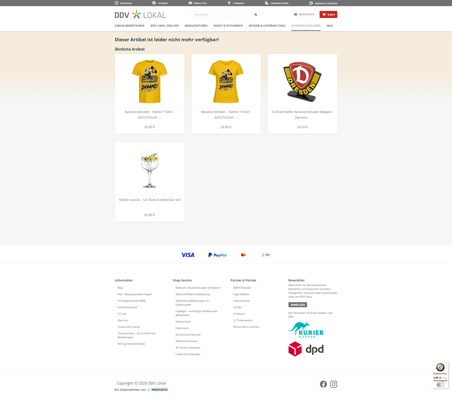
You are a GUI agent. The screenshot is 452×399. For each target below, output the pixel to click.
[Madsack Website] (141, 389)
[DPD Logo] (312, 349)
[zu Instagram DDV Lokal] (333, 387)
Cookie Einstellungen (188, 354)
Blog (120, 288)
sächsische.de (241, 301)
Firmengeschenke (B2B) (131, 301)
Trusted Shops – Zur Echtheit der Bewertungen (137, 335)
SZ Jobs (237, 307)
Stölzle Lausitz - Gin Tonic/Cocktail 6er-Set (150, 200)
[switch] (440, 385)
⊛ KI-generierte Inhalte (131, 344)
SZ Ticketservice (242, 320)
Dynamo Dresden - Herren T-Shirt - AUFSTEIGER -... (149, 115)
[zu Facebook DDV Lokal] (324, 387)
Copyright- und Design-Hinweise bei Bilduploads (196, 313)
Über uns (123, 320)
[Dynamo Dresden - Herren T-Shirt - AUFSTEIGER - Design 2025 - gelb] (149, 80)
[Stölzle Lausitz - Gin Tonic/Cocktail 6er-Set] (149, 168)
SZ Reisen (239, 314)
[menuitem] (226, 14)
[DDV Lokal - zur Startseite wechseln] (140, 14)
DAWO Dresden (242, 288)
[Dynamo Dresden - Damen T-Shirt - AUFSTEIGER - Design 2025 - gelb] (226, 80)
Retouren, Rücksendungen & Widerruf (198, 288)
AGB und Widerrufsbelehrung (193, 294)
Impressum (182, 328)
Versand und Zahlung (188, 334)
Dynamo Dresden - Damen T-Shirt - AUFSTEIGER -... (226, 115)
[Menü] (446, 363)
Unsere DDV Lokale (129, 327)
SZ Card (122, 314)
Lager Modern (241, 294)
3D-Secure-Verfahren (188, 347)
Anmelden (298, 305)
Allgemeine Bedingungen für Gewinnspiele (192, 302)
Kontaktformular (127, 307)
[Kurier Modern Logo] (312, 330)
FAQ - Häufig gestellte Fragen (135, 294)
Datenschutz (183, 321)
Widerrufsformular (187, 341)
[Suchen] (256, 14)
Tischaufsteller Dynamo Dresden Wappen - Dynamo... (303, 115)
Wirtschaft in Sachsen (246, 327)
